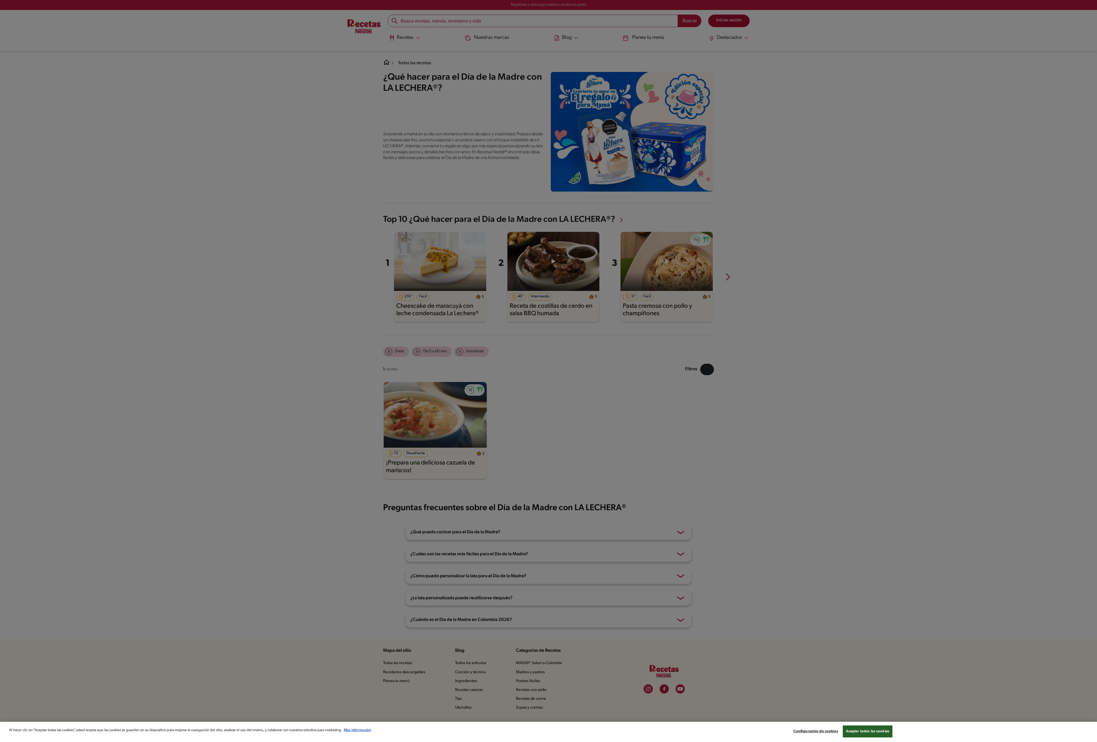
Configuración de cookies (815, 731)
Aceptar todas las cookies (867, 731)
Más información (357, 730)
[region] (548, 732)
